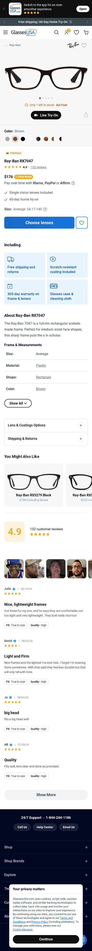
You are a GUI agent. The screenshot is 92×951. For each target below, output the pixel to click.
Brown (41, 389)
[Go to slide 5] (52, 98)
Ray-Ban (15, 45)
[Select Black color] (23, 139)
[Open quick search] (56, 32)
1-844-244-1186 (58, 818)
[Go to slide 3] (46, 98)
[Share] (86, 115)
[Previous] (4, 21)
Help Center (45, 827)
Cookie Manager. (23, 929)
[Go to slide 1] (40, 98)
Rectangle (43, 377)
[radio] (25, 13)
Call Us (22, 827)
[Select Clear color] (30, 139)
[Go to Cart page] (87, 32)
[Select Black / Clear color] (61, 139)
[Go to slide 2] (43, 98)
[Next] (87, 21)
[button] (46, 22)
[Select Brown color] (15, 139)
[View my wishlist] (76, 32)
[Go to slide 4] (49, 98)
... (4, 45)
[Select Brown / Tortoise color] (46, 139)
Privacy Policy (39, 921)
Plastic (41, 366)
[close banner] (3, 9)
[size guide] (45, 209)
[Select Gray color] (7, 139)
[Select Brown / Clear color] (53, 139)
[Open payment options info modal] (72, 183)
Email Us (69, 827)
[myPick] (84, 45)
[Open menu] (5, 32)
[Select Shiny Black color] (38, 139)
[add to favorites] (82, 223)
